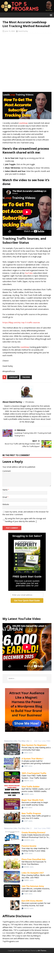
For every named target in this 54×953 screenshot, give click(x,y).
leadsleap (13, 377)
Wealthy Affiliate (22, 416)
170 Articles (29, 402)
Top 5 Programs (36, 411)
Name (5, 490)
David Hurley (23, 31)
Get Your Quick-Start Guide (27, 601)
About (27, 422)
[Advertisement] (27, 62)
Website (6, 504)
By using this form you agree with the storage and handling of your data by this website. (25, 519)
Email (5, 497)
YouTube (29, 273)
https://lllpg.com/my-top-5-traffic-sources (21, 322)
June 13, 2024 (10, 31)
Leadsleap (23, 123)
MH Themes (42, 951)
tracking (26, 377)
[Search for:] (27, 678)
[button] (50, 15)
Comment (7, 471)
